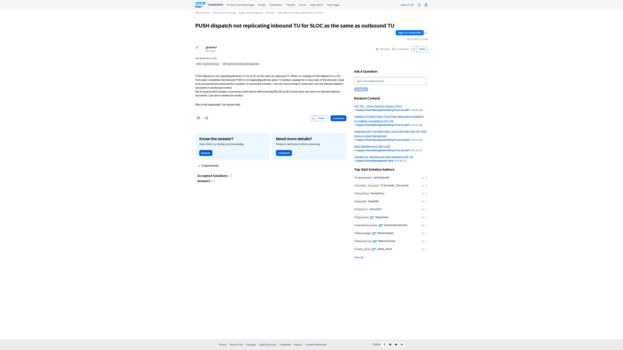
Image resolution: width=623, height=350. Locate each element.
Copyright (251, 344)
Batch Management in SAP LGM (372, 146)
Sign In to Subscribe (409, 32)
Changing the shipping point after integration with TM (383, 157)
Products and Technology (240, 5)
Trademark (285, 344)
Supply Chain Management (251, 13)
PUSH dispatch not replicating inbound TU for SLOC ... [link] (300, 13)
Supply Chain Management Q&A (374, 160)
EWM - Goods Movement (208, 64)
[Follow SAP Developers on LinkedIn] (402, 344)
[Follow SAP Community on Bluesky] (390, 344)
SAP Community (202, 13)
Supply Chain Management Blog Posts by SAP (382, 110)
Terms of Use (236, 344)
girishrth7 (211, 47)
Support (298, 344)
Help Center (316, 5)
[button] (414, 49)
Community (215, 4)
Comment (338, 118)
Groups (262, 5)
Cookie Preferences (316, 344)
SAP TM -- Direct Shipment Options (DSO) (378, 106)
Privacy (222, 344)
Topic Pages (333, 5)
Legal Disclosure (267, 344)
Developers (276, 5)
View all (358, 257)
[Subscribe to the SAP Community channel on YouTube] (396, 344)
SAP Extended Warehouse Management (241, 64)
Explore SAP (407, 5)
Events (302, 5)
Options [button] (425, 33)
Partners (290, 5)
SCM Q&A (270, 13)
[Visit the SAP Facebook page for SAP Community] (384, 344)
